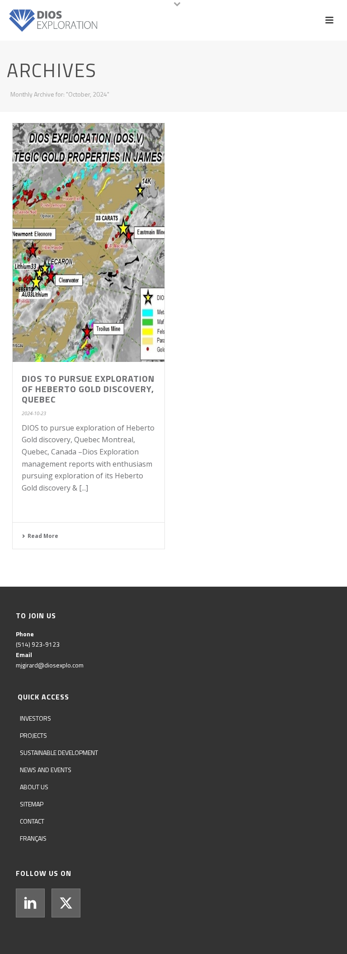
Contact (32, 821)
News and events (45, 769)
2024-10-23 (34, 413)
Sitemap (31, 804)
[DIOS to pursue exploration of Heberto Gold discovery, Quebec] (88, 242)
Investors (35, 718)
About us (34, 787)
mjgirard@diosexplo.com (50, 665)
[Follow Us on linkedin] (30, 903)
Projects (33, 735)
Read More (43, 536)
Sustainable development (59, 752)
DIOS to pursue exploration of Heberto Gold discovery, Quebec (88, 388)
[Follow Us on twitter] (66, 903)
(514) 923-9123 (38, 644)
